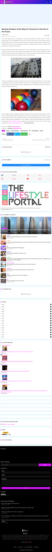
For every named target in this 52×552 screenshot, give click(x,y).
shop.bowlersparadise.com (15, 123)
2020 (26, 318)
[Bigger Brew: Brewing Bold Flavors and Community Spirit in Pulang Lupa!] (3, 237)
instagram (14, 178)
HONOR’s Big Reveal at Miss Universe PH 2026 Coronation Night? (15, 371)
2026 (26, 304)
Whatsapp (25, 134)
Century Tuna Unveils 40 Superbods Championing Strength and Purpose (17, 361)
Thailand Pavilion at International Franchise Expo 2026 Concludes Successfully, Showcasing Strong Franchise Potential (25, 520)
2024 (26, 309)
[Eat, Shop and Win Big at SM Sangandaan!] (3, 248)
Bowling (8, 130)
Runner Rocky (5, 355)
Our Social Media (28, 547)
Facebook (11, 134)
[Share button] (29, 134)
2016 (26, 327)
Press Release (35, 130)
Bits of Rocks (5, 374)
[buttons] (21, 542)
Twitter (17, 134)
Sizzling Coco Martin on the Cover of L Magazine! (12, 511)
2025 (26, 307)
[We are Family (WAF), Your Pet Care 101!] (3, 281)
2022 (26, 314)
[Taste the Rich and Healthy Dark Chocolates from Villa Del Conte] (3, 270)
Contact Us (20, 547)
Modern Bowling (24, 130)
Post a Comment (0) (26, 165)
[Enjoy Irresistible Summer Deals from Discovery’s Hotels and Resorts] (3, 264)
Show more (47, 147)
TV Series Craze (5, 384)
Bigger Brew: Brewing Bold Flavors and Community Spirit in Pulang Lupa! (17, 351)
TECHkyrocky (5, 364)
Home (3, 26)
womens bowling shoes (14, 121)
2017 (26, 325)
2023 (26, 311)
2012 (26, 337)
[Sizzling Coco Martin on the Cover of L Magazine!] (3, 275)
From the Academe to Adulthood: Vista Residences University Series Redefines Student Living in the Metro (24, 515)
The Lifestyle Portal (6, 345)
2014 (26, 332)
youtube (39, 178)
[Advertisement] (26, 14)
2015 (26, 330)
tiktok (40, 175)
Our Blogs (36, 547)
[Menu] (2, 2)
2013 (26, 334)
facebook (14, 175)
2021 (26, 316)
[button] (47, 2)
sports (6, 26)
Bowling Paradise (15, 130)
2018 (26, 323)
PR (29, 130)
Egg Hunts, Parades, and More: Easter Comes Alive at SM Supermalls (16, 381)
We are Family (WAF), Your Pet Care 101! (10, 503)
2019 (26, 321)
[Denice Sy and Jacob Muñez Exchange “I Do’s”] (3, 253)
